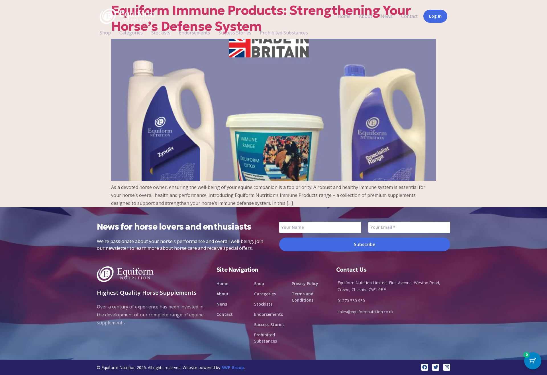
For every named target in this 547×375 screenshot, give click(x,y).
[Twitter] (435, 367)
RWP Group (232, 367)
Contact (409, 16)
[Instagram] (446, 367)
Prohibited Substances (284, 33)
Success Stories (235, 33)
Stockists (160, 33)
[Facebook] (424, 367)
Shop (105, 33)
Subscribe (364, 244)
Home (344, 16)
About (365, 16)
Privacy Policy (305, 283)
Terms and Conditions (302, 297)
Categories (131, 33)
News (387, 16)
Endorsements (194, 33)
